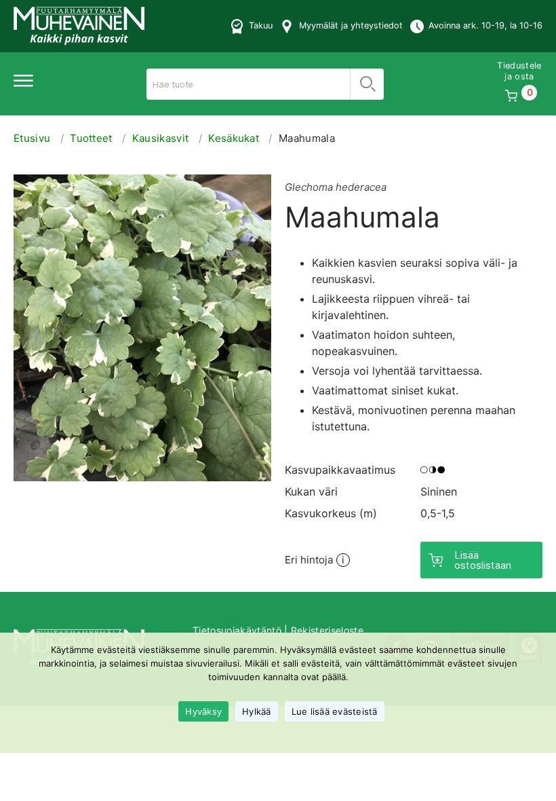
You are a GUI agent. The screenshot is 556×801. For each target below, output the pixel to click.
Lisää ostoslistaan (482, 560)
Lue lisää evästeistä (335, 711)
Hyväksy (203, 711)
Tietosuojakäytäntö (237, 630)
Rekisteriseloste (327, 630)
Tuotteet (91, 138)
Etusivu (32, 138)
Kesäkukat (233, 138)
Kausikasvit (160, 138)
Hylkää (256, 711)
